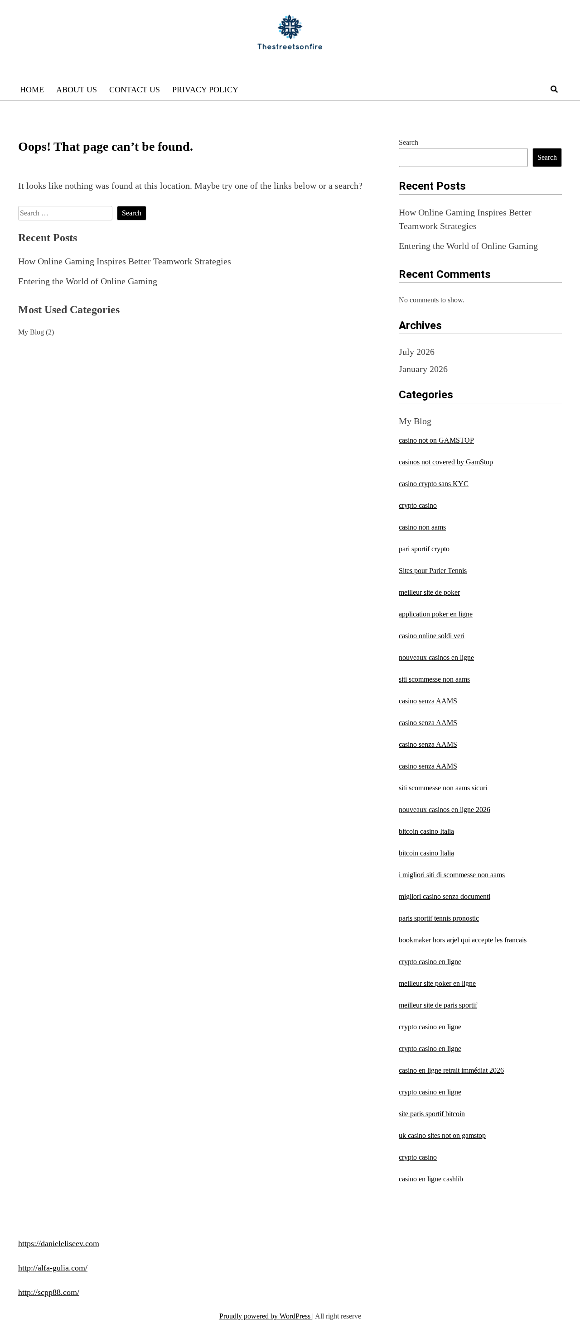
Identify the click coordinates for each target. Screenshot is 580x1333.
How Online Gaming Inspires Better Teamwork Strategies (124, 261)
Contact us (134, 89)
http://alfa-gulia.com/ (52, 1267)
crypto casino (418, 505)
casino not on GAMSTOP (436, 440)
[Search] (554, 89)
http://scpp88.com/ (48, 1292)
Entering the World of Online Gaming (87, 281)
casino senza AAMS (428, 701)
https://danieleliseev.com (58, 1243)
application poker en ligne (436, 614)
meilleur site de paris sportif (438, 1005)
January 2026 (423, 369)
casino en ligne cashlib (431, 1179)
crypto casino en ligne (430, 961)
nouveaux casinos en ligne (436, 657)
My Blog (31, 332)
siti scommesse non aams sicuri (443, 788)
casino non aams (422, 527)
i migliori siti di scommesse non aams (452, 875)
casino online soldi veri (431, 636)
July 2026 (417, 352)
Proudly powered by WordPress (265, 1316)
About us (76, 89)
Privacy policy (205, 89)
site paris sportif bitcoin (432, 1114)
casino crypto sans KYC (434, 483)
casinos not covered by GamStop (446, 462)
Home (32, 89)
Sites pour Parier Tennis (433, 570)
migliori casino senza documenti (444, 896)
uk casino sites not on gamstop (442, 1135)
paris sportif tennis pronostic (439, 918)
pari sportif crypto (424, 549)
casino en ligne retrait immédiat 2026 (451, 1070)
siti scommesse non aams (434, 679)
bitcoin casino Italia (426, 831)
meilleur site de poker (429, 592)
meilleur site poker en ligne (437, 983)
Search (408, 142)
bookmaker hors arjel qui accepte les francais (463, 940)
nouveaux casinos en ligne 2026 (444, 809)
